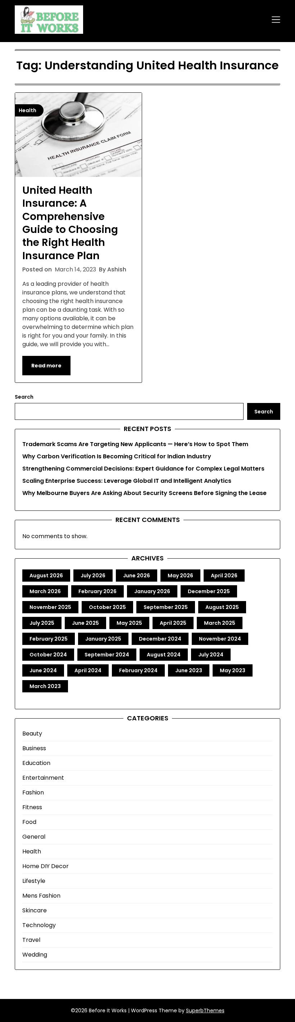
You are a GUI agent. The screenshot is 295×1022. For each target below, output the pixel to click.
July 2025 (42, 623)
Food (29, 822)
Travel (31, 940)
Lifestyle (33, 881)
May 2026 (180, 575)
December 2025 (209, 591)
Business (34, 748)
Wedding (34, 954)
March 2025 (219, 623)
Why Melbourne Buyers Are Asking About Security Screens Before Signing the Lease (144, 493)
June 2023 (188, 670)
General (33, 837)
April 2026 (224, 575)
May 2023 (232, 670)
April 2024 (87, 670)
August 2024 (164, 654)
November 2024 (220, 638)
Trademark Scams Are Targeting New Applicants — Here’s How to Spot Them (135, 444)
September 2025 (166, 607)
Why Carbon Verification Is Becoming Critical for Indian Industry (116, 456)
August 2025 (222, 607)
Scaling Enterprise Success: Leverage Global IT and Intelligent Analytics (126, 481)
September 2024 (107, 654)
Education (36, 763)
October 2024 (48, 654)
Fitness (32, 807)
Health (31, 851)
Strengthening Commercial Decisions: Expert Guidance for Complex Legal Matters (143, 468)
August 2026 (46, 575)
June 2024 (43, 670)
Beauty (32, 733)
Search (24, 396)
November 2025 (50, 607)
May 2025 (129, 623)
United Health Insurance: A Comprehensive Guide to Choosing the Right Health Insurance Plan (70, 223)
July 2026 (93, 575)
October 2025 (107, 607)
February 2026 (97, 591)
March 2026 (45, 591)
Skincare (34, 910)
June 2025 (85, 623)
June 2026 (136, 575)
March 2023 (45, 686)
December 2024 (160, 638)
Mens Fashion (41, 896)
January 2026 (152, 591)
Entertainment (43, 778)
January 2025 (103, 638)
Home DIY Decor (45, 866)
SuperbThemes (205, 1010)
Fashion (33, 792)
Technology (39, 925)
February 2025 (49, 638)
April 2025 (173, 623)
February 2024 (138, 670)
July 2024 (210, 654)
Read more (46, 365)
